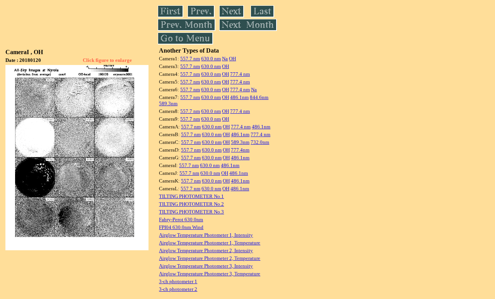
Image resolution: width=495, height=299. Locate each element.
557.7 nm (190, 59)
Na (225, 59)
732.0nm (260, 142)
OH (232, 59)
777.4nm (240, 150)
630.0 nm (211, 59)
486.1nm (239, 97)
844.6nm (259, 97)
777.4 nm (240, 74)
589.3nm (168, 103)
